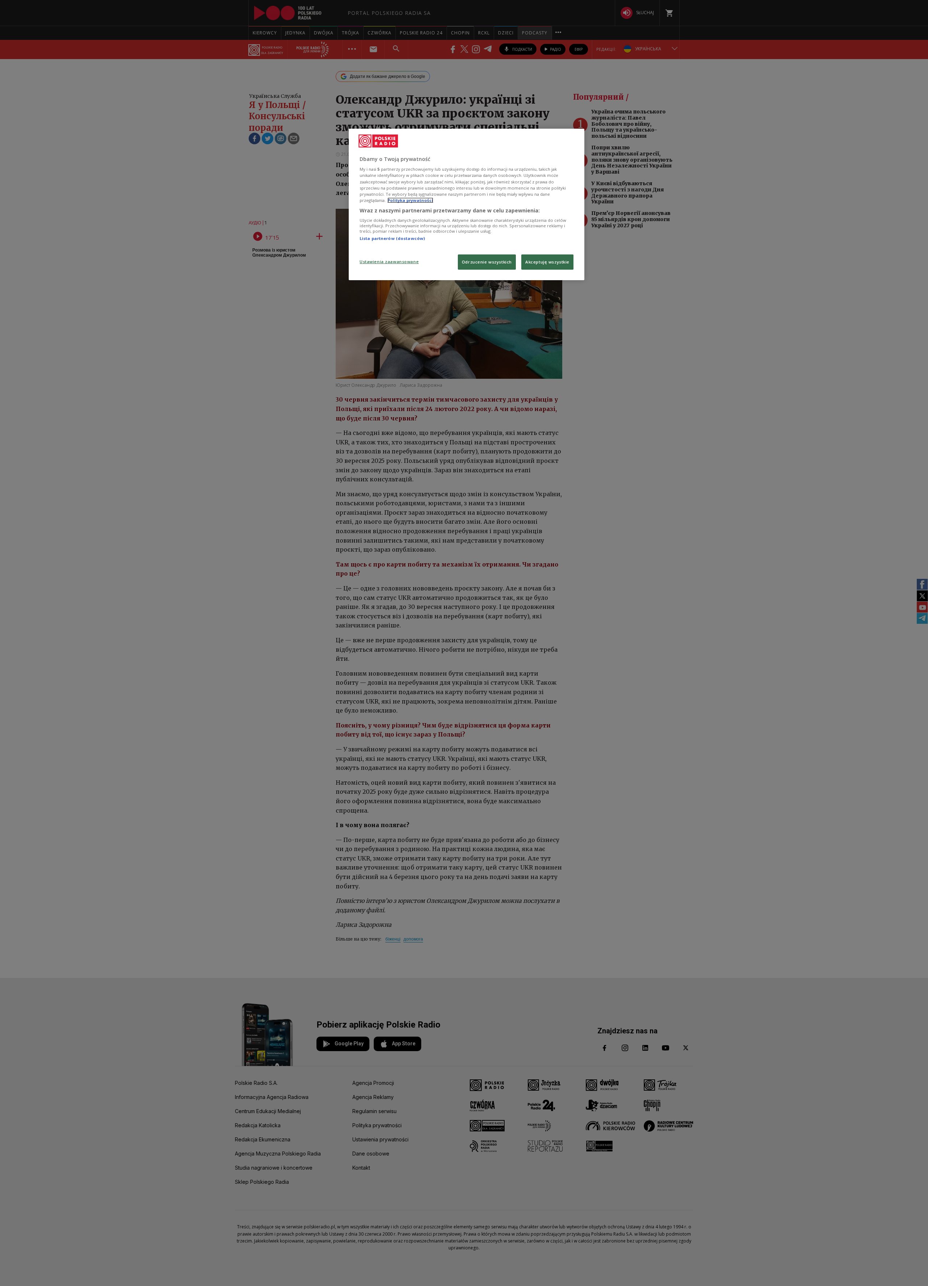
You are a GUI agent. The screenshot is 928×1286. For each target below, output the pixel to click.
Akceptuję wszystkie (547, 262)
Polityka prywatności (410, 200)
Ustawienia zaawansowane (389, 261)
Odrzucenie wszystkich (487, 262)
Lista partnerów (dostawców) (392, 238)
